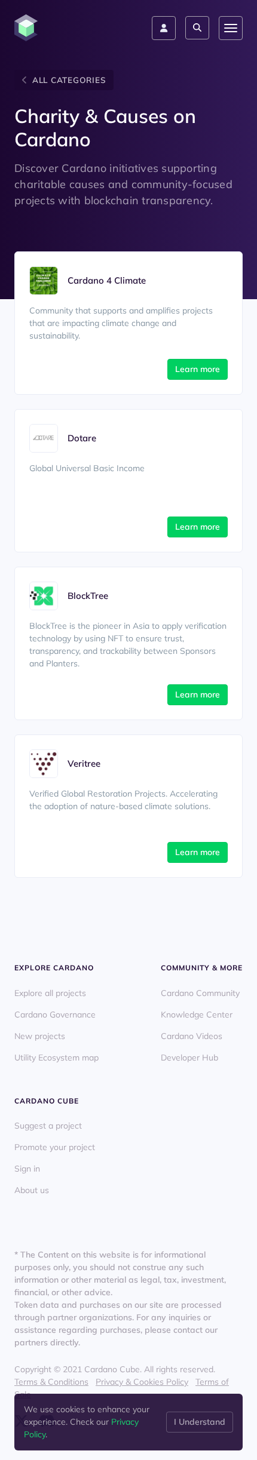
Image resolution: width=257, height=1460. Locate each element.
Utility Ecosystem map (56, 1057)
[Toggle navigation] (231, 28)
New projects (39, 1036)
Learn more (197, 369)
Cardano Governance (55, 1014)
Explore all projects (50, 993)
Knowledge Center (196, 1014)
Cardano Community (200, 993)
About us (31, 1190)
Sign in (27, 1168)
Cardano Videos (191, 1036)
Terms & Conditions (51, 1381)
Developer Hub (189, 1057)
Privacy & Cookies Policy (142, 1381)
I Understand (199, 1421)
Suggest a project (48, 1125)
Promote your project (54, 1147)
